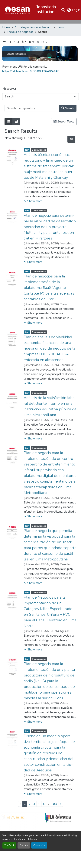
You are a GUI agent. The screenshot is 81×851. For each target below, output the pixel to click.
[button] (17, 10)
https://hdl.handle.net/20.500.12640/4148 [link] (30, 71)
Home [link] (6, 27)
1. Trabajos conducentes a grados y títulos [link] (34, 27)
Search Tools (65, 121)
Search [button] (69, 108)
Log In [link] (76, 10)
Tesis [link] (60, 27)
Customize (39, 845)
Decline (24, 845)
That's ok (9, 845)
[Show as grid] (16, 121)
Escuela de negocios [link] (20, 32)
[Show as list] (8, 121)
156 (55, 804)
